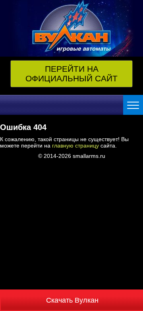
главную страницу (75, 145)
